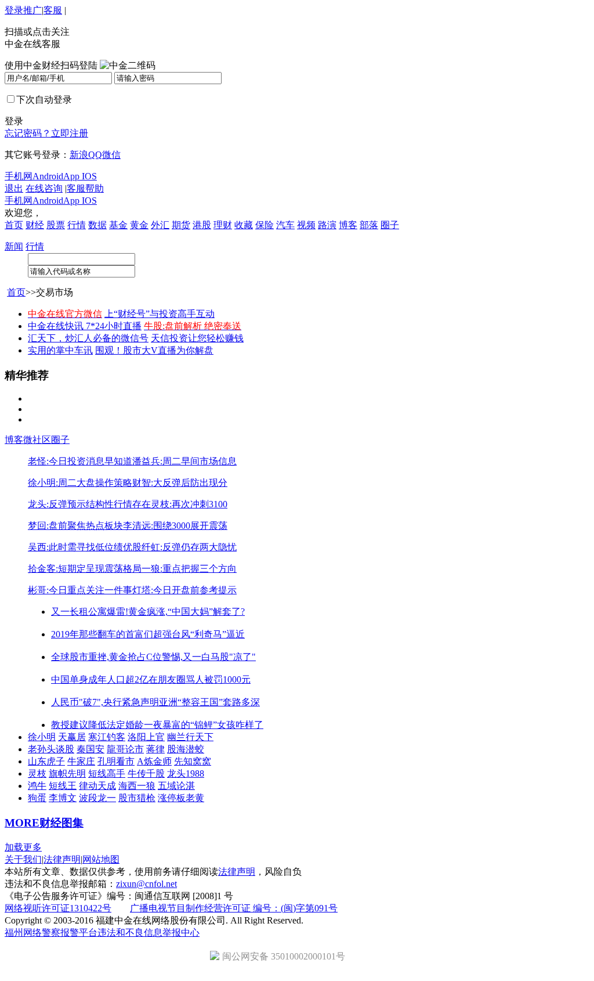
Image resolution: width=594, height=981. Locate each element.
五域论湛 (176, 786)
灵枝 (37, 773)
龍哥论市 (125, 749)
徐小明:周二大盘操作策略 (80, 483)
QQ (95, 155)
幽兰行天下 (190, 737)
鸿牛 (37, 786)
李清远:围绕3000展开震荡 (175, 526)
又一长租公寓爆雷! (89, 611)
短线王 (63, 786)
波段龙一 (97, 798)
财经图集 (61, 823)
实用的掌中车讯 (60, 350)
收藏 (243, 225)
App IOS (80, 176)
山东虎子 (46, 761)
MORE (22, 823)
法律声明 (62, 859)
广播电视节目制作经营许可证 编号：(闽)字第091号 (234, 908)
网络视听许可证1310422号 (58, 908)
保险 (264, 225)
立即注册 (69, 133)
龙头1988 (185, 773)
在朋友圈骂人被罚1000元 (199, 679)
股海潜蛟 (185, 749)
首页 (14, 225)
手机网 (18, 176)
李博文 (63, 798)
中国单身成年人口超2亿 (99, 679)
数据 (97, 225)
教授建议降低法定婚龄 (97, 725)
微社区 (37, 440)
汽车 (285, 225)
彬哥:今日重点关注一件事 (80, 590)
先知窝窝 (192, 761)
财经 (35, 225)
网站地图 (100, 859)
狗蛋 (37, 798)
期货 (181, 225)
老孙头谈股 (51, 749)
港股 (202, 225)
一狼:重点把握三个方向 (189, 569)
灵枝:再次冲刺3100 (189, 504)
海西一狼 (136, 786)
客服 (53, 10)
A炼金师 (154, 761)
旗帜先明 (67, 773)
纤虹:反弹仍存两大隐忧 (189, 547)
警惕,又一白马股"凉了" (209, 657)
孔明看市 (116, 761)
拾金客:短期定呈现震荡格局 (85, 569)
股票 (55, 225)
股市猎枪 (136, 798)
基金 (118, 225)
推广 (32, 10)
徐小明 (42, 737)
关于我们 (23, 859)
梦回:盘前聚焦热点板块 (75, 526)
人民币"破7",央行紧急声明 (105, 702)
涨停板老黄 (181, 798)
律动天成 (97, 786)
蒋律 (155, 749)
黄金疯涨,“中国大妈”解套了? (186, 611)
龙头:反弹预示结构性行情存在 (89, 504)
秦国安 (90, 749)
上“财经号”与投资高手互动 (159, 314)
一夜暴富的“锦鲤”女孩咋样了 (203, 725)
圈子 (390, 225)
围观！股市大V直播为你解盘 (154, 350)
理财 (222, 225)
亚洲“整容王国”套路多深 (209, 702)
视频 (306, 225)
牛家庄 (81, 761)
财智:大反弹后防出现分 (179, 483)
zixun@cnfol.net (146, 884)
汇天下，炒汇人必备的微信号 (88, 338)
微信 (111, 155)
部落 (369, 225)
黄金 (139, 225)
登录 (14, 10)
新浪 (79, 155)
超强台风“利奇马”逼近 (199, 634)
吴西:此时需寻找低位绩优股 (85, 547)
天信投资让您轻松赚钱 (197, 338)
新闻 (14, 246)
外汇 (160, 225)
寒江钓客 (106, 737)
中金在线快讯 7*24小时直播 (85, 326)
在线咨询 (44, 188)
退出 (14, 188)
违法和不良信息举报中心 (148, 932)
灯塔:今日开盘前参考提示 (184, 590)
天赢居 (72, 737)
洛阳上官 (146, 737)
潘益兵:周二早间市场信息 (184, 461)
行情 (76, 225)
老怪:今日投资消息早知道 (80, 461)
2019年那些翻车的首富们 (102, 634)
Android (47, 176)
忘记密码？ (28, 133)
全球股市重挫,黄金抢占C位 (106, 657)
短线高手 (106, 773)
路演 (327, 225)
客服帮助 (85, 188)
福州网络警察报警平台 (51, 932)
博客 (348, 225)
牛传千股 (146, 773)
